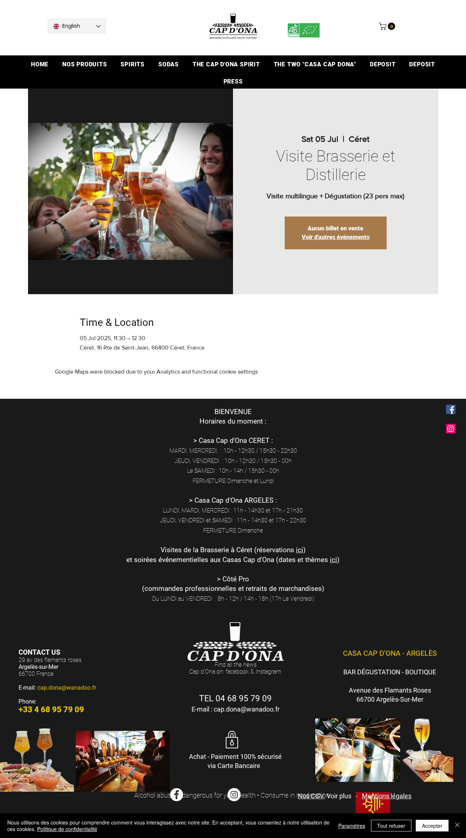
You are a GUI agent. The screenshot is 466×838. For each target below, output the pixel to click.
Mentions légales (386, 796)
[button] (388, 26)
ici (299, 550)
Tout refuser (391, 825)
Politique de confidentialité (67, 829)
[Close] (457, 825)
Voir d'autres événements (336, 237)
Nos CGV (311, 796)
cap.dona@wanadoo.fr (66, 687)
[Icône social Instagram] (450, 428)
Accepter (432, 825)
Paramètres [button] (351, 825)
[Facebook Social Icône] (450, 409)
